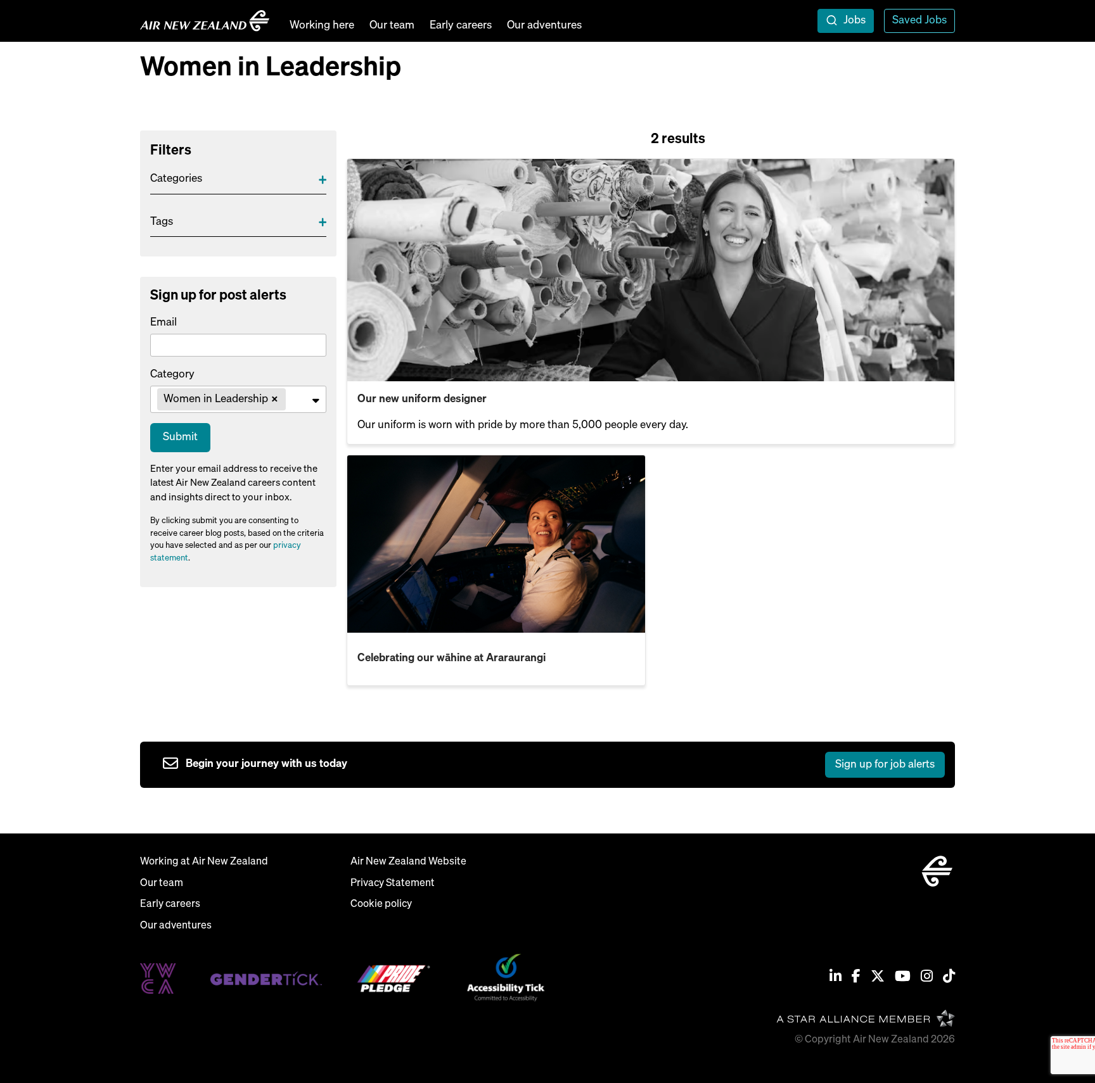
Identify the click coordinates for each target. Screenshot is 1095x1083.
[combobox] (238, 399)
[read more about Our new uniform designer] (650, 270)
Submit (180, 437)
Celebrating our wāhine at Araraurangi (451, 658)
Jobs (854, 20)
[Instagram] (927, 978)
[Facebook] (856, 978)
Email (163, 322)
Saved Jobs (919, 20)
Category (172, 374)
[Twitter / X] (878, 978)
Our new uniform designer (422, 399)
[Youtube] (903, 978)
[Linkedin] (835, 978)
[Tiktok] (949, 978)
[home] (204, 21)
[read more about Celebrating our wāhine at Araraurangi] (496, 544)
